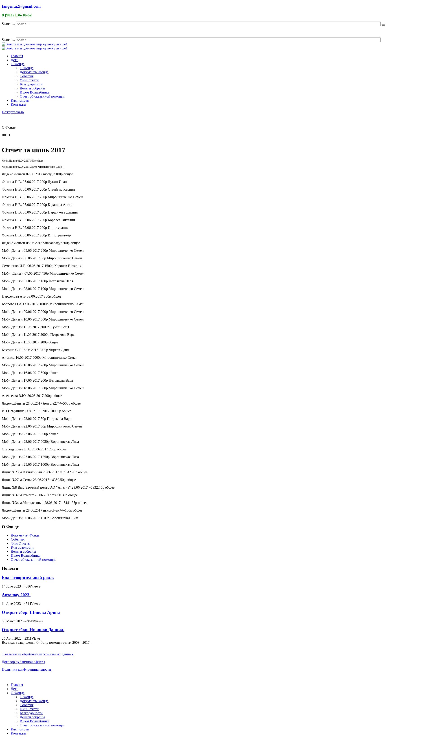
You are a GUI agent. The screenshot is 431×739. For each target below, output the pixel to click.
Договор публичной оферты (23, 662)
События (26, 76)
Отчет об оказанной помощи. (42, 96)
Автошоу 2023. (16, 594)
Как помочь (20, 100)
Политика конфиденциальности (26, 669)
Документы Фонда (34, 72)
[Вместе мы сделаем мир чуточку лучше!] (34, 44)
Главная (17, 56)
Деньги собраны (32, 88)
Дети (14, 60)
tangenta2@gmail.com (21, 6)
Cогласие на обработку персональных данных (38, 654)
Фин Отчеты (29, 80)
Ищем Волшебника (34, 92)
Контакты (18, 104)
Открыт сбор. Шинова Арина (31, 612)
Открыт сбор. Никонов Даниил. (33, 629)
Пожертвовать (13, 112)
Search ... (8, 24)
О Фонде (17, 64)
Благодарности (31, 84)
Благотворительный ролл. (28, 577)
